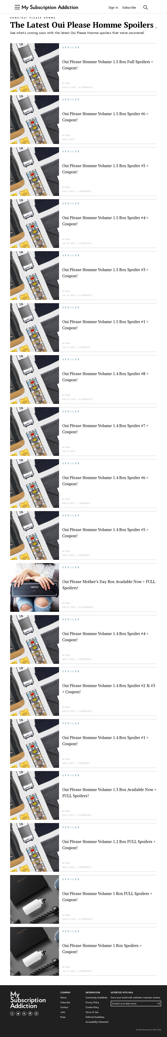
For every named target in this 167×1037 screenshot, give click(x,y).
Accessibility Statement (97, 1021)
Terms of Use (92, 1012)
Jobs (62, 1012)
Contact (64, 1007)
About (63, 997)
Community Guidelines (96, 997)
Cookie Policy (92, 1007)
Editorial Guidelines (95, 1016)
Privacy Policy (92, 1002)
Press (62, 1016)
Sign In (113, 7)
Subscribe (129, 7)
